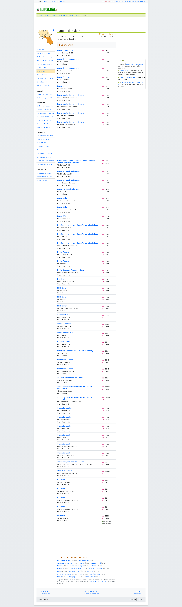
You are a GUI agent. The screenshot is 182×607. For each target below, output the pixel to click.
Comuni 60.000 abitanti (45, 153)
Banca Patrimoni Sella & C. (68, 189)
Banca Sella (62, 198)
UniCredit (61, 480)
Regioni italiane (42, 143)
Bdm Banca (61, 279)
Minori (83, 574)
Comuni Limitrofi (42, 82)
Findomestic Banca (65, 360)
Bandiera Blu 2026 (108, 1)
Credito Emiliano (64, 324)
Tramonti (93, 571)
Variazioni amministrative (91, 594)
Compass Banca (63, 315)
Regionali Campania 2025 (44, 98)
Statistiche (130, 1)
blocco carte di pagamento (135, 64)
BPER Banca (62, 288)
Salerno (78, 15)
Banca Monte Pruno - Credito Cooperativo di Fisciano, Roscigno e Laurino (76, 161)
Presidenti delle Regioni (44, 124)
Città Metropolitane (43, 146)
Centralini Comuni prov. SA (45, 109)
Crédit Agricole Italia (65, 333)
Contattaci (137, 594)
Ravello (62, 577)
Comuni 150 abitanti (44, 157)
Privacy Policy (45, 594)
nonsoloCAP (46, 1)
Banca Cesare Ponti (65, 50)
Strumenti (138, 591)
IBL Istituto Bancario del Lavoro (70, 378)
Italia (46, 15)
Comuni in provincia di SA (45, 135)
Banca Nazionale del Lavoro (68, 171)
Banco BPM (61, 216)
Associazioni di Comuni (44, 173)
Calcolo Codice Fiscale (58, 1)
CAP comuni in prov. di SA (45, 117)
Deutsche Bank (63, 342)
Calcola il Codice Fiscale (127, 77)
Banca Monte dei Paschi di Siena (70, 95)
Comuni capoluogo (43, 150)
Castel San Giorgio (98, 574)
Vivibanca (61, 516)
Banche (142, 1)
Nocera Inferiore (93, 577)
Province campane (43, 139)
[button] (137, 599)
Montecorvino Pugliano (80, 566)
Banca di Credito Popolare (68, 59)
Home (40, 15)
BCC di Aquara (63, 252)
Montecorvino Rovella (67, 574)
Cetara (84, 563)
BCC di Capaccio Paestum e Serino (71, 270)
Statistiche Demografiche (45, 53)
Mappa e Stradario (43, 85)
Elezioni (124, 1)
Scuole (137, 1)
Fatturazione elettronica (44, 64)
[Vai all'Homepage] (47, 9)
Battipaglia (76, 577)
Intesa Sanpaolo (64, 408)
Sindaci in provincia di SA (45, 106)
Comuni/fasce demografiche (45, 161)
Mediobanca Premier (65, 471)
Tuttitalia (39, 1)
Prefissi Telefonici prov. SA (45, 113)
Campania (53, 15)
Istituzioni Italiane (91, 591)
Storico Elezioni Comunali (45, 60)
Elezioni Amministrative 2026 (45, 94)
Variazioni (118, 1)
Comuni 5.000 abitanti (44, 164)
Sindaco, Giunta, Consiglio (45, 57)
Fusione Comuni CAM (43, 127)
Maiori (62, 571)
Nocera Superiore (77, 571)
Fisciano (97, 566)
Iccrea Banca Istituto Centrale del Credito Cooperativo (74, 387)
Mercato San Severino (99, 568)
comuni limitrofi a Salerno (98, 581)
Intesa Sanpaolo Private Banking (70, 462)
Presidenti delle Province (45, 120)
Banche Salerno (42, 71)
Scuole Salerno (41, 67)
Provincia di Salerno (66, 15)
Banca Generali (63, 77)
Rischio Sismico (42, 75)
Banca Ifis (61, 86)
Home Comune (41, 50)
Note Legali (44, 591)
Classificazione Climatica (45, 78)
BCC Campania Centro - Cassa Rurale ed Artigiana (77, 225)
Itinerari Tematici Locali (44, 177)
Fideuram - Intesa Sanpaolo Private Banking (75, 351)
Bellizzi (62, 568)
